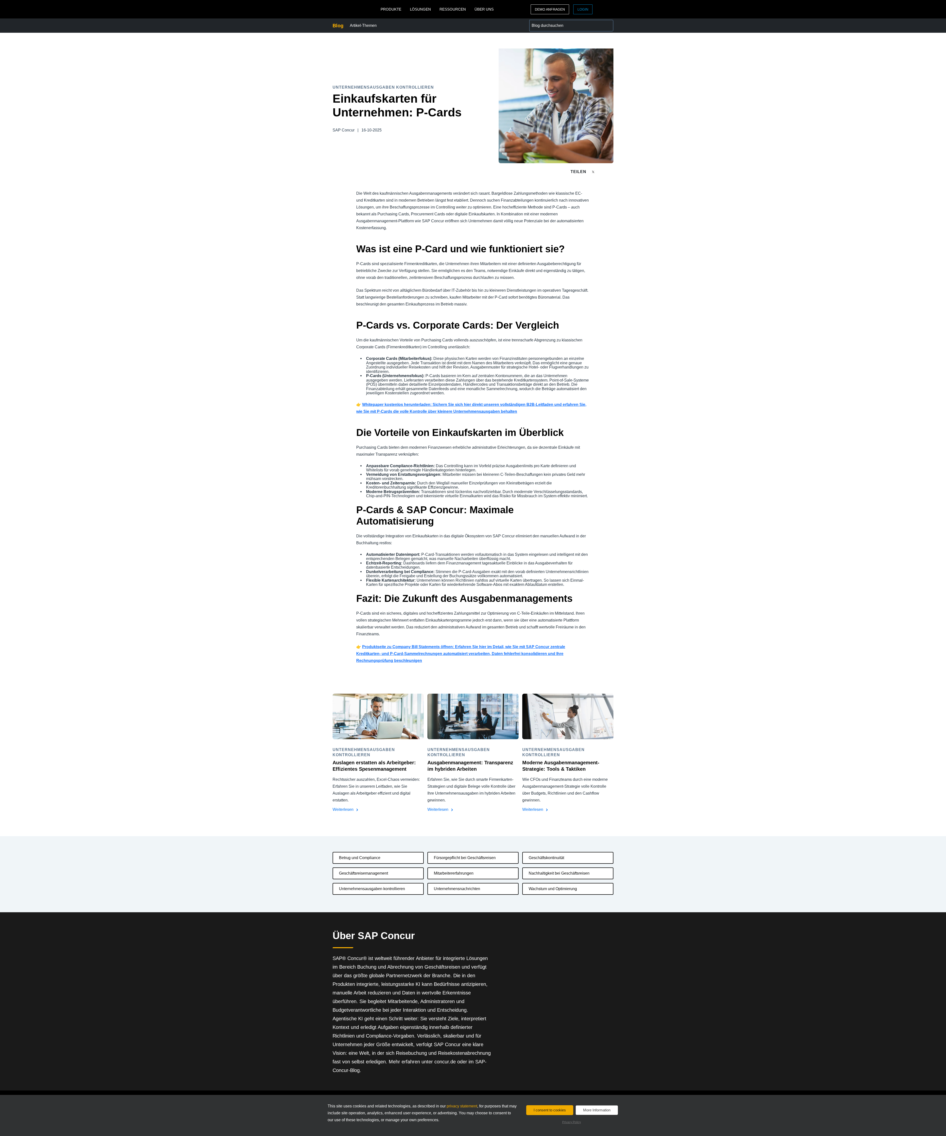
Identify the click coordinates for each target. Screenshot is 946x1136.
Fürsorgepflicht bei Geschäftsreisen (465, 858)
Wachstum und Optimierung (553, 889)
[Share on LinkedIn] (611, 172)
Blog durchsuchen (545, 22)
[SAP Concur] (355, 9)
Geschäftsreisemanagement (363, 873)
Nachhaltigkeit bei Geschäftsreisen (559, 873)
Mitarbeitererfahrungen (453, 873)
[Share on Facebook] (602, 172)
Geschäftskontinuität (546, 858)
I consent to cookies (550, 1110)
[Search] (607, 25)
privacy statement (462, 1106)
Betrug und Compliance (359, 858)
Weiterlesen (344, 809)
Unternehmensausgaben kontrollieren (372, 889)
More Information (596, 1110)
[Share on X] (593, 171)
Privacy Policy (571, 1122)
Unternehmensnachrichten (457, 889)
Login (582, 9)
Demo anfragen (550, 9)
